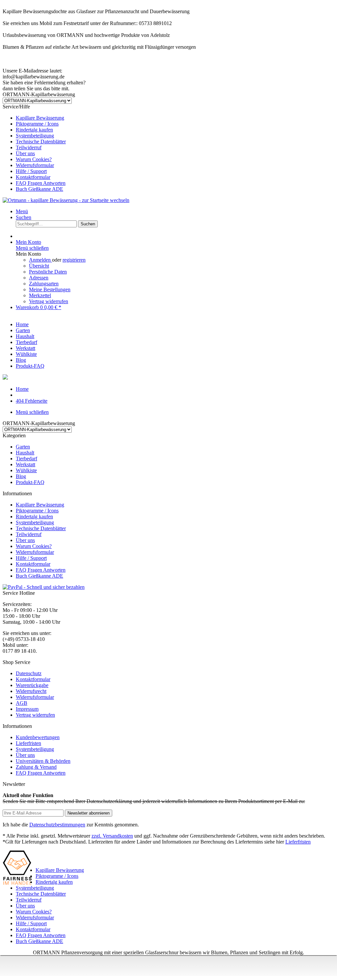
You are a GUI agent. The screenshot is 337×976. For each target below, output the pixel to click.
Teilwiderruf (28, 147)
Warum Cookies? (34, 159)
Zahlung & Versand (36, 767)
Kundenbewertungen (38, 737)
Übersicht (39, 266)
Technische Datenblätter (41, 141)
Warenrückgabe (32, 685)
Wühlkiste (26, 470)
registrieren (74, 260)
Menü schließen (32, 248)
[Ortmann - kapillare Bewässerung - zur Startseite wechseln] (66, 200)
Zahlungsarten (44, 283)
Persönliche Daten (48, 271)
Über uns (25, 153)
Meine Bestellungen (49, 289)
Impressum (27, 709)
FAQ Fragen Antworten (40, 183)
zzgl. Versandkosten (112, 836)
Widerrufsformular (35, 165)
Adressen (38, 277)
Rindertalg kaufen (34, 129)
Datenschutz (28, 673)
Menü (22, 211)
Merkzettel (40, 295)
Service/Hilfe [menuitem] (34, 148)
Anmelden (40, 260)
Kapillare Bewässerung (40, 118)
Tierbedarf (26, 458)
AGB (21, 703)
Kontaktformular (33, 177)
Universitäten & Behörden (43, 761)
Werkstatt (25, 464)
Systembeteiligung (35, 135)
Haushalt (25, 452)
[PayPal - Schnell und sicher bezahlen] (44, 587)
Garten (23, 446)
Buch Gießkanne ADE (39, 189)
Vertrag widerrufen (48, 301)
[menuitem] (175, 118)
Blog (21, 476)
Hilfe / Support (31, 171)
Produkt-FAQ (30, 482)
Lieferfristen (28, 743)
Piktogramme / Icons (37, 124)
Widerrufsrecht (31, 691)
